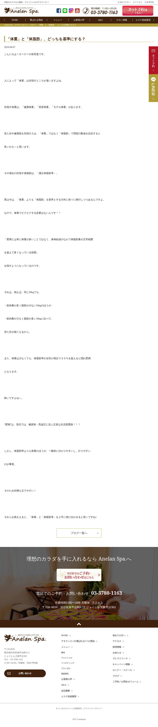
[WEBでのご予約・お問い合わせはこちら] (79, 575)
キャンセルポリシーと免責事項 (69, 708)
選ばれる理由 (36, 20)
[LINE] (65, 11)
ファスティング (67, 663)
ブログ (116, 676)
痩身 (63, 652)
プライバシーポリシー (93, 708)
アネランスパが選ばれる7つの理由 (78, 641)
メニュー (57, 20)
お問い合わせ (25, 673)
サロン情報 (121, 20)
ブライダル (66, 668)
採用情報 (150, 2)
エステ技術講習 (143, 20)
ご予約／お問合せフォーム (126, 681)
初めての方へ (125, 2)
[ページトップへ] (79, 624)
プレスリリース (120, 658)
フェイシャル (66, 658)
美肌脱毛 (65, 674)
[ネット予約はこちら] (138, 11)
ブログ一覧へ (79, 533)
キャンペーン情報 (121, 664)
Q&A (100, 20)
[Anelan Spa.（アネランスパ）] (21, 12)
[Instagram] (71, 11)
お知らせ (117, 653)
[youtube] (77, 11)
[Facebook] (58, 11)
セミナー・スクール (122, 670)
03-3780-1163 (106, 592)
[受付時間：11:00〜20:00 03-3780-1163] (100, 12)
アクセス (138, 2)
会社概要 (65, 691)
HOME (15, 20)
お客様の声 (79, 20)
